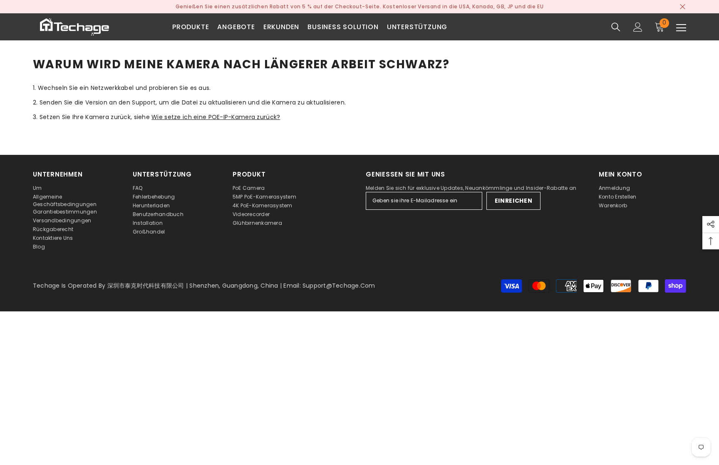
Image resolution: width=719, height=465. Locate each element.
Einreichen (514, 200)
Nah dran (682, 6)
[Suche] (615, 27)
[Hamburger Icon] (681, 28)
